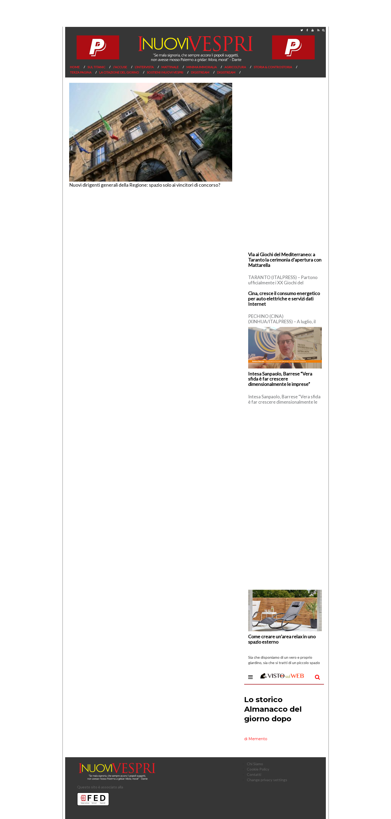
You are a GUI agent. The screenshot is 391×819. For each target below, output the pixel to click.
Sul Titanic (96, 67)
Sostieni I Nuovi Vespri (165, 72)
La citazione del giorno (119, 72)
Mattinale (170, 67)
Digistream (200, 72)
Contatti (254, 774)
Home (75, 67)
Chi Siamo (255, 763)
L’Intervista (144, 67)
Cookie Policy (258, 769)
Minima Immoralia (201, 67)
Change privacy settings (267, 779)
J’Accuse (120, 67)
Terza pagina (80, 72)
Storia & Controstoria (273, 67)
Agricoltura (235, 67)
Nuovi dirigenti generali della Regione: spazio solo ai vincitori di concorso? (144, 185)
